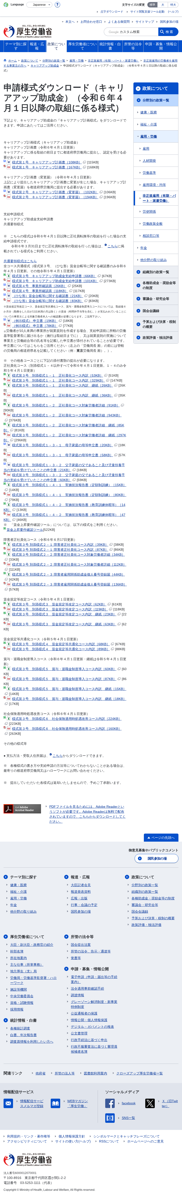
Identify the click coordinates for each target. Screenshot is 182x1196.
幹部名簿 (16, 951)
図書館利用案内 (95, 1073)
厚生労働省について (27, 937)
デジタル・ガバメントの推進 (92, 1027)
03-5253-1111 (30, 1183)
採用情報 (16, 1009)
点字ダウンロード (111, 11)
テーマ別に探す (23, 877)
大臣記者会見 (81, 885)
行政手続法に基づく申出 (89, 1040)
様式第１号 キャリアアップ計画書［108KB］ (47, 162)
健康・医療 (148, 112)
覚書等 (76, 958)
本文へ (70, 21)
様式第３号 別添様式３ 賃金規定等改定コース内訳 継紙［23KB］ (64, 614)
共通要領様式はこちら (20, 261)
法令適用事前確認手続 (87, 988)
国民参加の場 (169, 21)
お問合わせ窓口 (91, 21)
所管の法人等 (65, 1073)
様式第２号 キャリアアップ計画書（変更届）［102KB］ (55, 192)
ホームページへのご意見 (145, 1141)
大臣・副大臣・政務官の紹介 (31, 945)
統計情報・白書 (23, 1020)
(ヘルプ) (173, 11)
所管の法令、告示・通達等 (91, 951)
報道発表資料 (81, 892)
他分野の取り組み (153, 260)
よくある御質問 (119, 21)
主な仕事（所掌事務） (26, 964)
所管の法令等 (82, 937)
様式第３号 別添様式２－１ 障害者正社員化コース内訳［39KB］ (60, 544)
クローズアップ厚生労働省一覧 (139, 1073)
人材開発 (149, 160)
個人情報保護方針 (72, 1136)
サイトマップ (145, 21)
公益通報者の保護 (84, 1013)
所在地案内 (18, 958)
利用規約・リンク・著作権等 (28, 1136)
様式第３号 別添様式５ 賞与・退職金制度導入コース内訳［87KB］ (64, 679)
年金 (143, 248)
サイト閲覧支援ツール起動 (147, 11)
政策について (155, 88)
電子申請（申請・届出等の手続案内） (94, 979)
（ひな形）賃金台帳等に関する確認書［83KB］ (47, 301)
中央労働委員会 (21, 996)
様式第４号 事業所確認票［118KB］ (40, 291)
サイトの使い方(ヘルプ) (73, 1141)
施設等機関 (18, 989)
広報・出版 (79, 898)
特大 (173, 4)
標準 (152, 4)
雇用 (146, 148)
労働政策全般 (153, 224)
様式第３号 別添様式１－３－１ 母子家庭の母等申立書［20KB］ (62, 445)
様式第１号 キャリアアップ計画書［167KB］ (47, 167)
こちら (113, 246)
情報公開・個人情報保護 (89, 1020)
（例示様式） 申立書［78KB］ (35, 326)
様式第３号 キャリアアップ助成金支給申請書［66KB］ (54, 276)
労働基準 (149, 173)
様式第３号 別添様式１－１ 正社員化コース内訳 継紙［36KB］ (62, 395)
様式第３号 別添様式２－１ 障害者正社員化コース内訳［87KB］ (60, 549)
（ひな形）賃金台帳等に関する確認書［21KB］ (47, 296)
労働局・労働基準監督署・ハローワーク (33, 980)
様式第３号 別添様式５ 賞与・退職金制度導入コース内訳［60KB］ (64, 669)
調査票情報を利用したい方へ (31, 1041)
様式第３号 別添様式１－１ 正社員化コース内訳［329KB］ (58, 380)
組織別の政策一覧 (156, 272)
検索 (170, 32)
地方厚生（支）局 (23, 971)
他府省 (41, 1073)
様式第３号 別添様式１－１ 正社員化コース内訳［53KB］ (57, 375)
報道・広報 (80, 877)
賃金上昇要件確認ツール (25, 530)
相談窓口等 (151, 236)
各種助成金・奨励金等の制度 (159, 285)
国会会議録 (151, 311)
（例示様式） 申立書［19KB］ (35, 321)
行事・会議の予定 (84, 905)
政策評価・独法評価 (158, 337)
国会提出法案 (81, 945)
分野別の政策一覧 (156, 100)
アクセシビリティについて (27, 1141)
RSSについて (109, 1141)
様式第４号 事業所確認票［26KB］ (39, 286)
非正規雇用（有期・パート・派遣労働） (159, 198)
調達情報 (77, 995)
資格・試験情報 (21, 1003)
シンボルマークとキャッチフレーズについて (126, 1136)
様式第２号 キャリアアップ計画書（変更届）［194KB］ (55, 197)
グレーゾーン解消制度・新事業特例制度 (94, 1004)
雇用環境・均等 (154, 185)
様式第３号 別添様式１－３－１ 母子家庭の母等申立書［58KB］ (62, 455)
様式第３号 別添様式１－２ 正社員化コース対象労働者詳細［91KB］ (66, 405)
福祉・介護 (148, 124)
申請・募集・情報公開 (90, 969)
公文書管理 (79, 1033)
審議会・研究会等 (156, 299)
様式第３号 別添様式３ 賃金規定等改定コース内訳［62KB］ (59, 604)
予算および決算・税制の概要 (159, 324)
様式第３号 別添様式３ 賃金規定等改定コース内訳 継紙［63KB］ (64, 624)
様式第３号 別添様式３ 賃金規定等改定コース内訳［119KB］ (60, 609)
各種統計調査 (20, 1028)
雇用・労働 (148, 136)
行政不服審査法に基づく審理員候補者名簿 (94, 1049)
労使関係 (149, 211)
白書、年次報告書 (23, 1035)
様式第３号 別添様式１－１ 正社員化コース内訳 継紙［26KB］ (62, 385)
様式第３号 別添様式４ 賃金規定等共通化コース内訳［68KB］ (61, 644)
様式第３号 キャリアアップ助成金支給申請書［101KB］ (55, 281)
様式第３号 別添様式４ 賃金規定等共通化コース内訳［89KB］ (61, 649)
